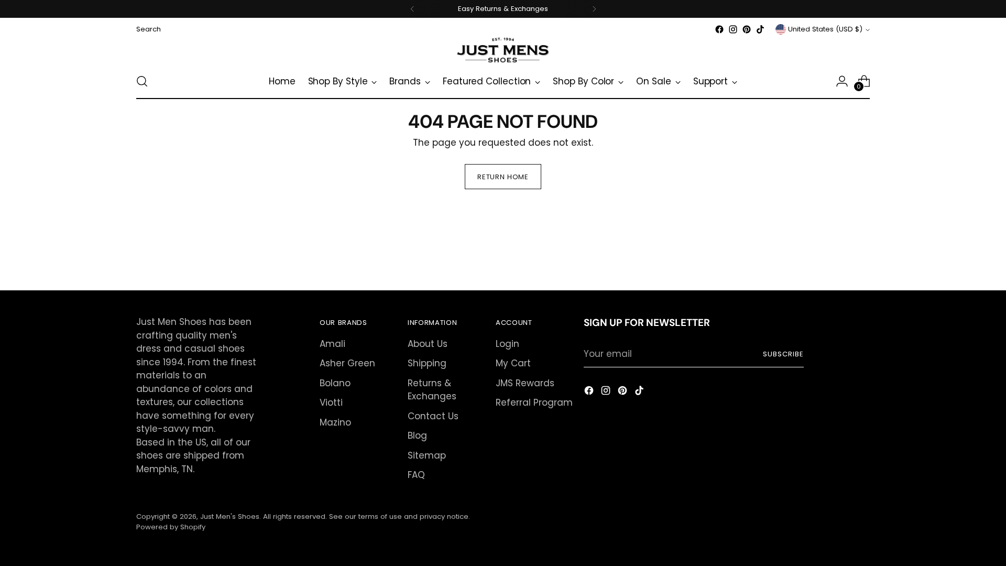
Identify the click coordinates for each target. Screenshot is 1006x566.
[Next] (594, 9)
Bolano (335, 383)
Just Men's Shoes (229, 516)
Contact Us (433, 416)
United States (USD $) (825, 29)
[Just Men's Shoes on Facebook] (719, 29)
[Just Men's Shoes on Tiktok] (760, 29)
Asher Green (347, 363)
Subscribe (783, 354)
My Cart (513, 363)
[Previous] (412, 9)
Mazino (335, 422)
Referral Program (534, 402)
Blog (417, 435)
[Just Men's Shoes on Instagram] (733, 29)
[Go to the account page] (842, 81)
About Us (427, 344)
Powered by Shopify (170, 527)
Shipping (427, 363)
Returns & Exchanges (432, 390)
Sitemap (427, 455)
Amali (332, 344)
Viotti (331, 402)
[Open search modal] (142, 81)
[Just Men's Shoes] (503, 50)
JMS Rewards (525, 383)
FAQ (416, 475)
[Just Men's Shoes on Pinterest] (746, 29)
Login (507, 344)
